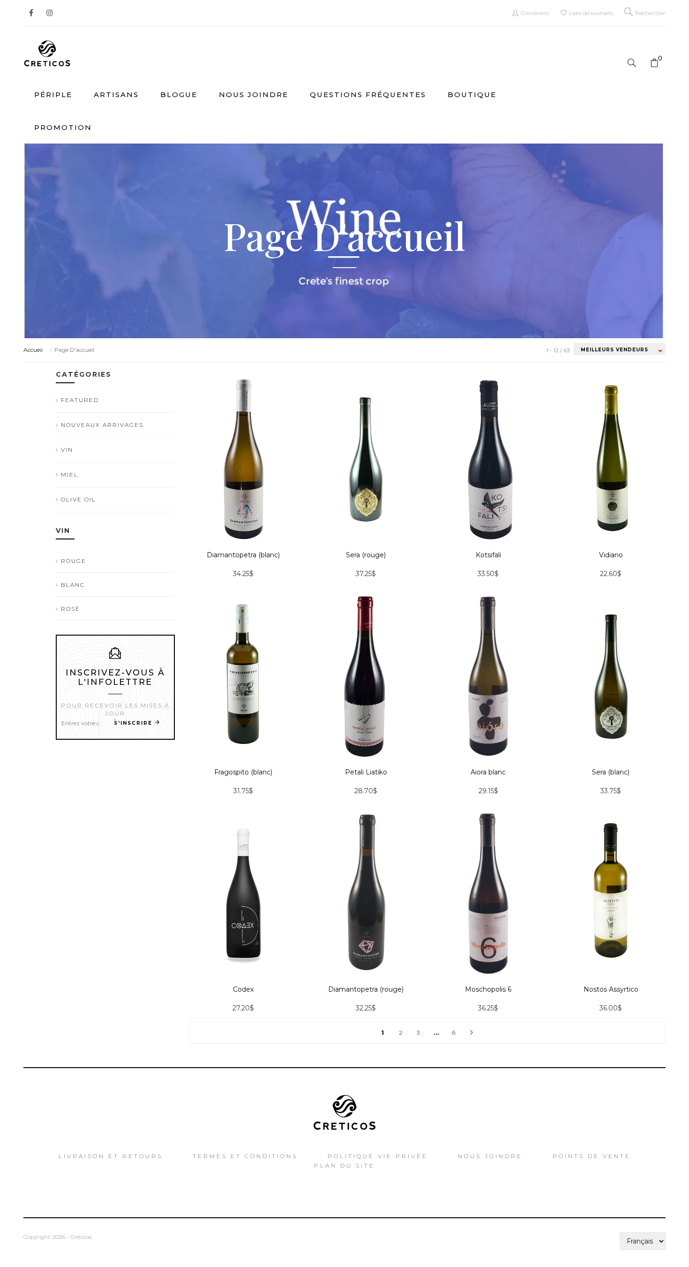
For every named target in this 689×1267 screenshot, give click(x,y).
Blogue (178, 94)
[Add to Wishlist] (189, 501)
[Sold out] (189, 527)
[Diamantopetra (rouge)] (365, 893)
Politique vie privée (378, 1156)
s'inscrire (133, 723)
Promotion (63, 127)
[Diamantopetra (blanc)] (243, 459)
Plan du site (344, 1165)
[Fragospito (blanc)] (243, 676)
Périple (53, 94)
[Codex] (243, 892)
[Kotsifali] (488, 459)
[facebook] (31, 9)
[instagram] (47, 9)
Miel (69, 474)
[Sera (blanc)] (611, 676)
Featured (80, 399)
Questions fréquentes (368, 94)
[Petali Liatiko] (365, 676)
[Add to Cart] (311, 527)
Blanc (73, 584)
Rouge (73, 560)
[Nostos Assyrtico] (611, 893)
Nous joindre (253, 94)
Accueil (33, 349)
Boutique (472, 94)
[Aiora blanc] (488, 676)
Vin (67, 449)
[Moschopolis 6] (488, 893)
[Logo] (345, 1109)
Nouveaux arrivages (102, 424)
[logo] (47, 51)
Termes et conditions (245, 1156)
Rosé (70, 608)
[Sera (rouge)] (365, 459)
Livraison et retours (111, 1156)
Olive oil (78, 499)
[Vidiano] (611, 459)
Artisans (116, 94)
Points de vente (592, 1156)
